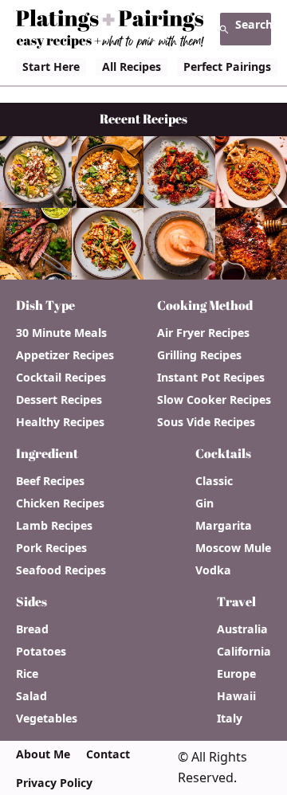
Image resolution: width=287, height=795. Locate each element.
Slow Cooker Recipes (214, 399)
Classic (214, 481)
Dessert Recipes (59, 399)
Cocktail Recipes (61, 377)
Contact (108, 754)
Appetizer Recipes (65, 355)
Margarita (223, 525)
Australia (242, 629)
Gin (204, 503)
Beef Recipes (50, 481)
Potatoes (41, 651)
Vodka (213, 570)
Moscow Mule (233, 548)
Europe (236, 673)
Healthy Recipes (60, 422)
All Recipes (131, 66)
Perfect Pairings (227, 66)
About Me (43, 754)
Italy (229, 718)
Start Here (51, 66)
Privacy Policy (54, 783)
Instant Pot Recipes (211, 377)
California (244, 651)
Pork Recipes (51, 548)
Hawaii (236, 696)
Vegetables (46, 718)
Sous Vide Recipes (206, 422)
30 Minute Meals (61, 333)
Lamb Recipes (54, 525)
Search (253, 24)
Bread (32, 629)
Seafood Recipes (61, 570)
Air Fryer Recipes (203, 333)
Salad (31, 696)
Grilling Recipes (199, 355)
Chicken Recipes (60, 503)
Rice (27, 673)
